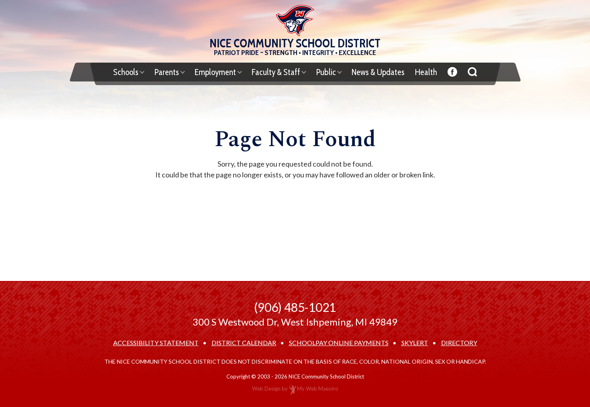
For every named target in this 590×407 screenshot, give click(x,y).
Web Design (266, 388)
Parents (166, 72)
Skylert (414, 343)
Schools (125, 72)
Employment (215, 72)
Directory (459, 343)
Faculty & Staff (276, 72)
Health (426, 72)
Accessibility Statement (156, 343)
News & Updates (378, 72)
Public (326, 72)
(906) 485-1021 (295, 307)
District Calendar (244, 343)
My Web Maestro (317, 388)
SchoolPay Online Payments (339, 343)
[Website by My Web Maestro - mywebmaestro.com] (292, 388)
